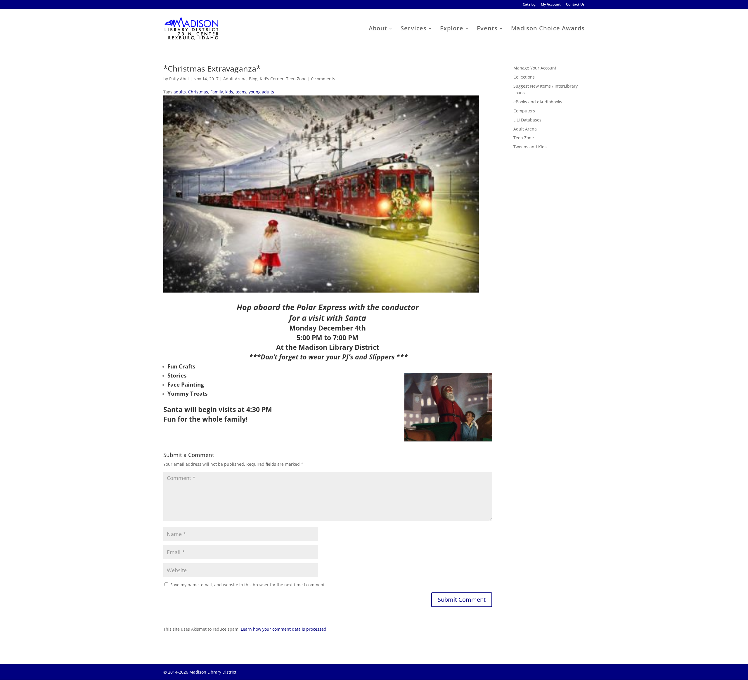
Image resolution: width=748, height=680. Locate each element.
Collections (524, 77)
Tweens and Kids (530, 146)
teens (241, 92)
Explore (451, 29)
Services (414, 29)
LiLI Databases (527, 120)
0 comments (323, 78)
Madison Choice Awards (548, 29)
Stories (176, 375)
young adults (261, 92)
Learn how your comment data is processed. (284, 629)
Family (216, 92)
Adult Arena (235, 78)
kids (229, 92)
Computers (524, 111)
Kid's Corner (272, 78)
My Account (551, 5)
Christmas (198, 92)
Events (487, 29)
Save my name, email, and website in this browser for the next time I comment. (248, 584)
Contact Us (575, 5)
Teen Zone (296, 78)
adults (180, 92)
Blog (253, 78)
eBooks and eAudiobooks (537, 102)
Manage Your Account (534, 68)
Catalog (529, 5)
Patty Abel (179, 78)
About (378, 29)
